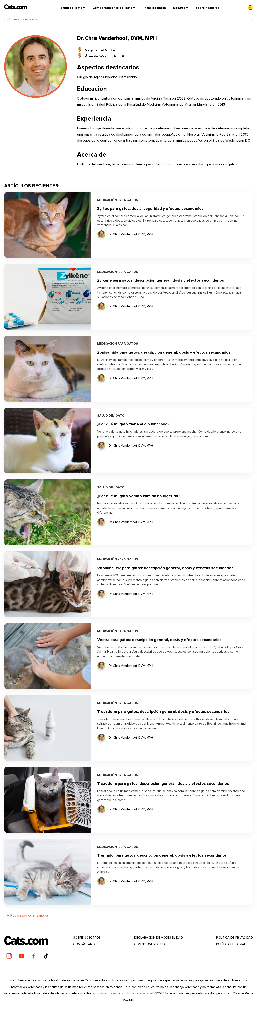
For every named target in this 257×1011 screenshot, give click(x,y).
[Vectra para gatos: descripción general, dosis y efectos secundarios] (47, 656)
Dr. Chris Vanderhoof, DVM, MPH (131, 234)
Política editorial (231, 944)
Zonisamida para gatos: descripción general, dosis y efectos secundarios (164, 352)
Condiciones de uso (150, 944)
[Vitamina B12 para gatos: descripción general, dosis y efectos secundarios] (47, 584)
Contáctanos (85, 944)
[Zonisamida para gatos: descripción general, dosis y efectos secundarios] (47, 369)
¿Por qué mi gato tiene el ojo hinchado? (133, 424)
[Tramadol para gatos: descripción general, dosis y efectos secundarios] (47, 872)
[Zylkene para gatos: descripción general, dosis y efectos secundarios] (47, 297)
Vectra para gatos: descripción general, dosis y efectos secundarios (159, 640)
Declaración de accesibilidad (158, 938)
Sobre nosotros (207, 8)
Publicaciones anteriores (28, 915)
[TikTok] (46, 956)
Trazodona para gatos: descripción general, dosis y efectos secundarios (163, 784)
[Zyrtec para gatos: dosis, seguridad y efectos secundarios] (47, 225)
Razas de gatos (154, 8)
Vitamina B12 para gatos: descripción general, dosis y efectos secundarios (165, 568)
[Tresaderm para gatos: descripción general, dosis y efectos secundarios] (47, 728)
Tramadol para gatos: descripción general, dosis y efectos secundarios (162, 855)
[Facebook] (34, 956)
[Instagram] (9, 956)
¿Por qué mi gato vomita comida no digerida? (138, 496)
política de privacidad (234, 938)
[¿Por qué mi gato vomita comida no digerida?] (47, 512)
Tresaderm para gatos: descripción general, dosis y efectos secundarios (163, 712)
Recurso (179, 8)
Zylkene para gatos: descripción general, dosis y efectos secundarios (160, 280)
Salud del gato (71, 8)
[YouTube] (21, 956)
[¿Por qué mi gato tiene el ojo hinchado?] (47, 440)
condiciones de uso (105, 993)
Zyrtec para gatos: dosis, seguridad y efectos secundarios (150, 209)
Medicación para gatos (117, 200)
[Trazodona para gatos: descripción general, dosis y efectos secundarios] (47, 800)
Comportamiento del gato (113, 8)
